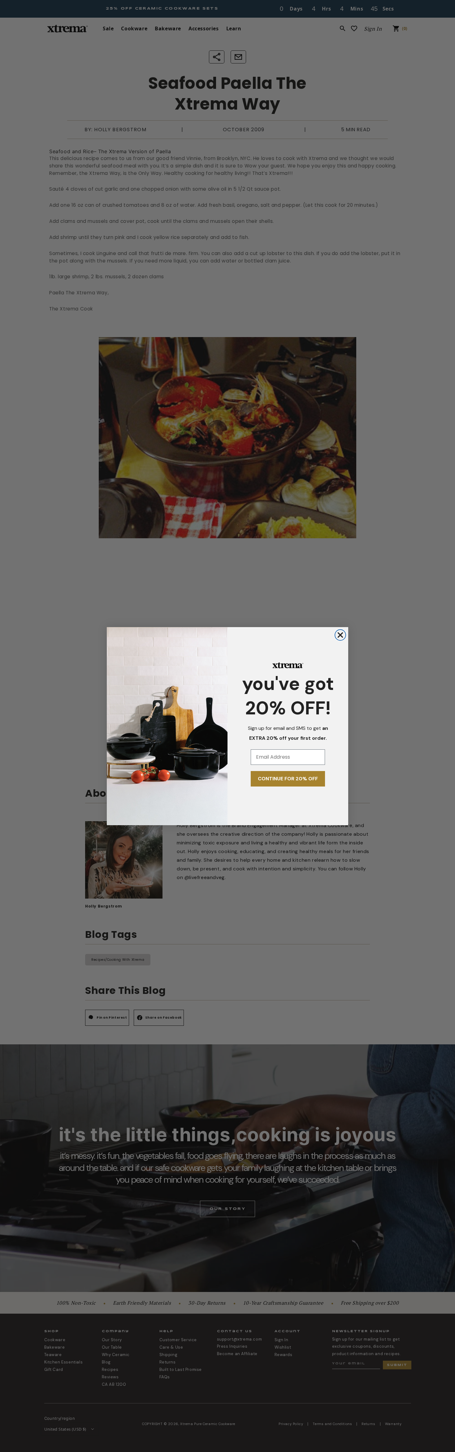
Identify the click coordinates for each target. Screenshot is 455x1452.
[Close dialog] (340, 635)
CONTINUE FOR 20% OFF (288, 778)
